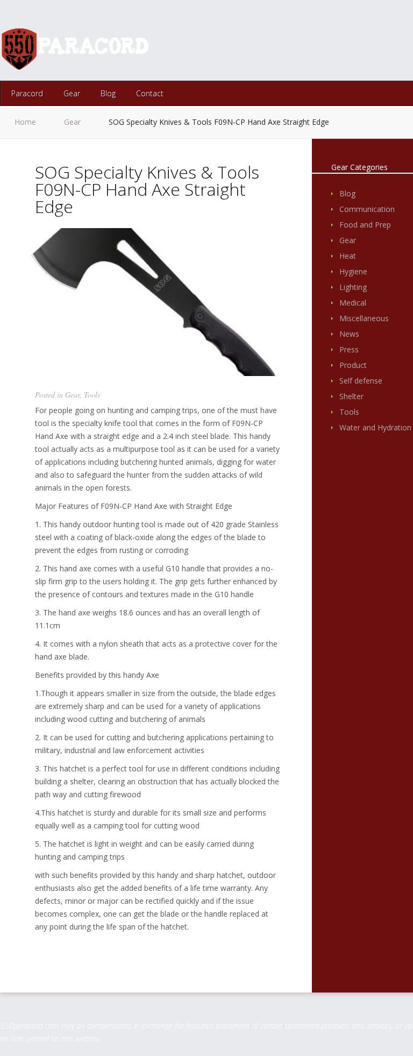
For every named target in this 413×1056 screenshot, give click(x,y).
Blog (108, 93)
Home (25, 122)
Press (349, 349)
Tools (92, 394)
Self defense (360, 380)
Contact (149, 93)
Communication (367, 209)
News (349, 334)
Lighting (353, 287)
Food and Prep (365, 224)
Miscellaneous (364, 318)
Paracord (27, 93)
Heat (347, 256)
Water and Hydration (375, 427)
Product (353, 365)
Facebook (380, 48)
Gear (71, 93)
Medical (352, 302)
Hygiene (353, 271)
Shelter (351, 396)
